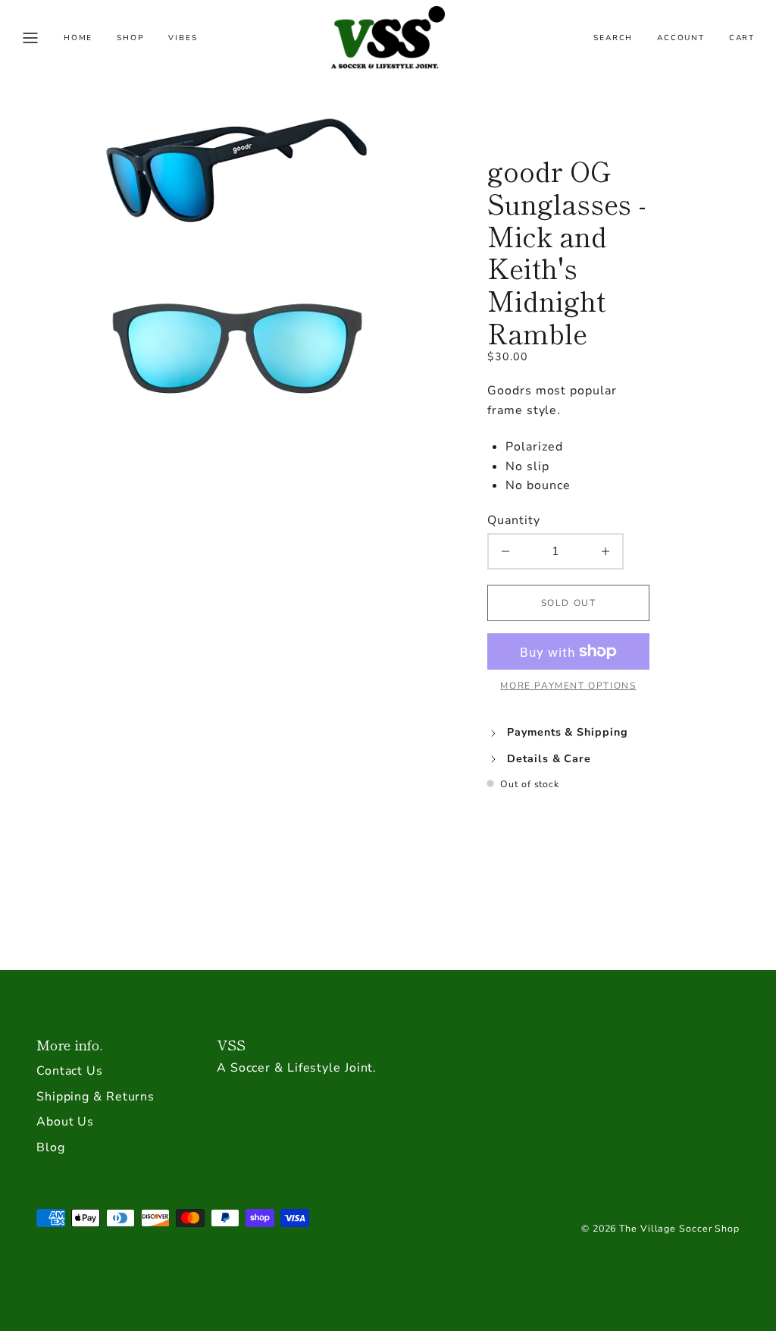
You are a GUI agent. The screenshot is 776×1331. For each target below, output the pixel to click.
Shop (130, 38)
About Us (65, 1121)
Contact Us (69, 1071)
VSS (231, 1044)
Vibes (182, 38)
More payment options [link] (568, 686)
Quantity (513, 520)
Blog (50, 1147)
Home (78, 38)
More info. (69, 1044)
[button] (30, 38)
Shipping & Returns (95, 1096)
